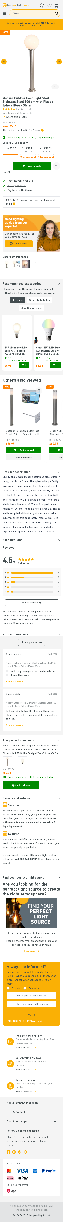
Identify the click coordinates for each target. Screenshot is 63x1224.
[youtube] (25, 1152)
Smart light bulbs (39, 300)
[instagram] (14, 1152)
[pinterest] (19, 1152)
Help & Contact (16, 1112)
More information (23, 623)
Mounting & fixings (31, 308)
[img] (31, 61)
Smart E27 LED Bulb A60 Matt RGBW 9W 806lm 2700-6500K (48, 351)
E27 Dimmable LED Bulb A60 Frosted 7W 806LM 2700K (16, 351)
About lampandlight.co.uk (22, 1103)
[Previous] (4, 61)
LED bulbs (17, 300)
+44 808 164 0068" (25, 859)
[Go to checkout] (59, 61)
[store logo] (16, 5)
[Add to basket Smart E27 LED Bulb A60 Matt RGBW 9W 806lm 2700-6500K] (55, 365)
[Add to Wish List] (56, 166)
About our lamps (17, 1121)
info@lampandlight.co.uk (40, 855)
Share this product (17, 117)
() (18, 113)
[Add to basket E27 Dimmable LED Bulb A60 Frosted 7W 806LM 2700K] (24, 365)
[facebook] (8, 1152)
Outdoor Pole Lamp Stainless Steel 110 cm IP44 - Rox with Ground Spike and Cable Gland (23, 433)
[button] (31, 24)
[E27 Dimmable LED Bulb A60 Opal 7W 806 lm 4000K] (22, 761)
